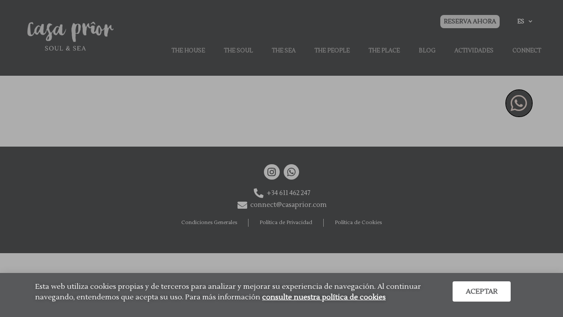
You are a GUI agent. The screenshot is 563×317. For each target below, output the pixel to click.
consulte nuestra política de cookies (324, 297)
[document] (281, 158)
